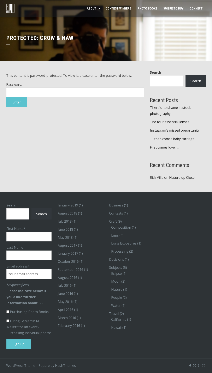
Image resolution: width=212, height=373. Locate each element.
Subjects (115, 267)
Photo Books (147, 8)
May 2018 (65, 237)
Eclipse (116, 273)
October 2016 (68, 261)
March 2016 (67, 317)
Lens (115, 235)
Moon (115, 281)
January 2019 (68, 205)
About (91, 8)
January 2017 (68, 253)
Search (155, 72)
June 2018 (65, 229)
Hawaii (116, 327)
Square (44, 365)
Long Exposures (123, 243)
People (116, 297)
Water (116, 305)
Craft (113, 221)
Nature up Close (182, 177)
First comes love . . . (164, 147)
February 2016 (69, 325)
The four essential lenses (169, 122)
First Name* (15, 228)
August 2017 (67, 245)
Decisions (116, 259)
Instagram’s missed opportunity (175, 130)
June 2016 (65, 293)
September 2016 (70, 269)
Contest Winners (118, 8)
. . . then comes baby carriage (172, 139)
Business (116, 205)
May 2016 (65, 301)
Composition (121, 227)
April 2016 (65, 309)
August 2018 (67, 213)
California (118, 319)
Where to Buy (173, 8)
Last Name (14, 247)
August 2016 (67, 277)
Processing (119, 251)
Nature (116, 289)
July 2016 (65, 285)
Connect (196, 8)
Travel (114, 313)
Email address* (18, 266)
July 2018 (65, 221)
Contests (116, 213)
